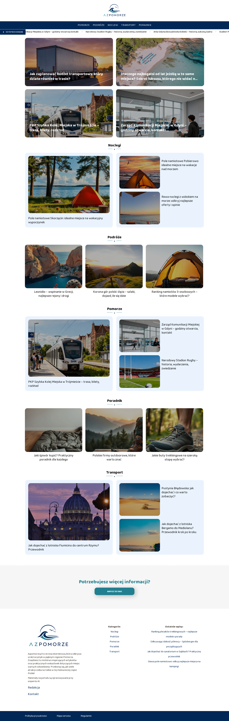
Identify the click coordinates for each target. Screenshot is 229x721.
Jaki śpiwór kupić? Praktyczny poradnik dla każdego (53, 457)
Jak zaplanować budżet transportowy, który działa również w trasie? (66, 76)
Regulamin (86, 716)
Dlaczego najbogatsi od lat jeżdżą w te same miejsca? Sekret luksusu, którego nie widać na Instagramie (159, 76)
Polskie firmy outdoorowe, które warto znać (114, 457)
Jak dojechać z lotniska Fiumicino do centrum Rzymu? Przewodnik (63, 547)
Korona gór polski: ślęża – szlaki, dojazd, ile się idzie (114, 294)
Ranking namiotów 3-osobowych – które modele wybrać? (175, 294)
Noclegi (113, 25)
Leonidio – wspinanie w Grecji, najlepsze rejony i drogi (53, 294)
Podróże (99, 25)
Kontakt (33, 694)
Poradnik (145, 25)
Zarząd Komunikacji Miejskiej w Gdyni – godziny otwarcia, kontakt (154, 127)
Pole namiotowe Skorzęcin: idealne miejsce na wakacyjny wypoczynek (65, 220)
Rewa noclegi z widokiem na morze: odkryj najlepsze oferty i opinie (180, 201)
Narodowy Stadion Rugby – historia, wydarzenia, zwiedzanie (68, 32)
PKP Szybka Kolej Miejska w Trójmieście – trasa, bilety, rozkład (64, 127)
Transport (128, 25)
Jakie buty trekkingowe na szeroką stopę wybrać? (174, 457)
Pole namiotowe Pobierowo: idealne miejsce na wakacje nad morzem (180, 165)
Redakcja (34, 688)
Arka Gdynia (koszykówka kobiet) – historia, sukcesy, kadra (135, 32)
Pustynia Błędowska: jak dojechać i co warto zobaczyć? (178, 492)
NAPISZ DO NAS (114, 591)
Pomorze (84, 25)
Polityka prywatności (36, 716)
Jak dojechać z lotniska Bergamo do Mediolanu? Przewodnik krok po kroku (179, 528)
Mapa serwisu (64, 716)
